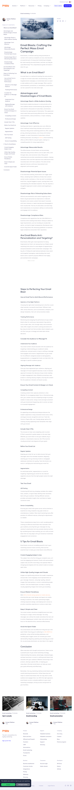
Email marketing (27, 750)
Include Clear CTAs (9, 122)
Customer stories (28, 766)
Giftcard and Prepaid (29, 739)
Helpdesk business (45, 734)
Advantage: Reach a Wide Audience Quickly (10, 38)
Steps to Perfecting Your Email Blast (10, 74)
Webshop (25, 774)
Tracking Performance (11, 89)
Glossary (42, 744)
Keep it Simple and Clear (9, 162)
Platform (22, 6)
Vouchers (25, 742)
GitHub (59, 769)
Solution (14, 6)
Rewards (25, 734)
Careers (59, 736)
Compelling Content (10, 115)
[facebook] (60, 21)
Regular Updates (9, 128)
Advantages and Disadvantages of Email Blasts (10, 32)
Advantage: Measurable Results (9, 48)
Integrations (26, 769)
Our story (59, 734)
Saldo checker (44, 766)
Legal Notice (51, 785)
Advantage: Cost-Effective (9, 43)
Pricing (39, 6)
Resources (31, 6)
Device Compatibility (11, 141)
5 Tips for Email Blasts (10, 144)
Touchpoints (26, 753)
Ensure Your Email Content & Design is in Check (10, 110)
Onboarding (43, 739)
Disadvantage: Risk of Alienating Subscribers (10, 58)
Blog (58, 739)
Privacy (32, 785)
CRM (24, 744)
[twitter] (57, 21)
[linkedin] (63, 21)
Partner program (61, 742)
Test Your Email (8, 134)
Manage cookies (22, 784)
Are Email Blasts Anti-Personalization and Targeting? (9, 68)
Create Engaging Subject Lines (9, 148)
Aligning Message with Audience (10, 105)
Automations (26, 747)
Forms (24, 755)
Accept (8, 784)
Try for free (68, 6)
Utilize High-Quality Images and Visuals (9, 153)
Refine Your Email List (10, 125)
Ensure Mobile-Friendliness (8, 157)
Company (46, 6)
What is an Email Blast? (10, 28)
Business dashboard (28, 763)
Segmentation (9, 131)
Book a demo (58, 6)
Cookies (41, 785)
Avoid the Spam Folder (10, 166)
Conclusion (7, 170)
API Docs (59, 763)
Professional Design (10, 119)
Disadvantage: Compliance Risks (9, 62)
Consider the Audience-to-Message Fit (10, 94)
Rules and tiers (27, 736)
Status (59, 766)
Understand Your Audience (9, 100)
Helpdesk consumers (45, 736)
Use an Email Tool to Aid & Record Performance (9, 79)
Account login (44, 763)
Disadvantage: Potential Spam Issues (10, 53)
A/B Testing (8, 138)
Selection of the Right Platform (11, 85)
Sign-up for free (6, 740)
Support (42, 742)
